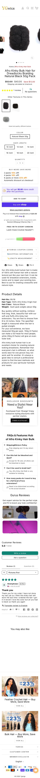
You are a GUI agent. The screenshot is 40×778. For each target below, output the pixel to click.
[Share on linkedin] (37, 610)
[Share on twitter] (28, 610)
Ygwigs (19, 747)
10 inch (9, 147)
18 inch (20, 153)
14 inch (30, 147)
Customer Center (19, 752)
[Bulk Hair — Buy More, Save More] (20, 721)
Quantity (20, 159)
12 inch (20, 147)
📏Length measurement (20, 258)
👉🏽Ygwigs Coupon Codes (20, 250)
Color (20, 132)
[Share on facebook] (24, 609)
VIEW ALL (20, 706)
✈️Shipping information (20, 254)
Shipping (11, 84)
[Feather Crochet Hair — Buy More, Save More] (20, 686)
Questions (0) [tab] (29, 566)
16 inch (9, 153)
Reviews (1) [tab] (11, 566)
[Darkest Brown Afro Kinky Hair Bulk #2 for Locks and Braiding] (15, 106)
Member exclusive (19, 757)
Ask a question (20, 558)
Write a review (20, 553)
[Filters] (4, 573)
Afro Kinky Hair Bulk (23, 67)
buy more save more (20, 169)
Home (11, 67)
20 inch (30, 153)
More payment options (20, 210)
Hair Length (20, 143)
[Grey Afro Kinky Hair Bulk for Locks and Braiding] (6, 119)
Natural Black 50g (20, 136)
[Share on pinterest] (32, 609)
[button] (7, 90)
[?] (32, 222)
